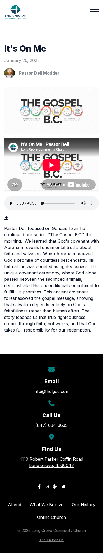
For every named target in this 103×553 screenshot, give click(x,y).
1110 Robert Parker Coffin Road (51, 462)
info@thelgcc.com (51, 391)
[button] (94, 11)
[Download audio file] (6, 218)
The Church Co (51, 540)
